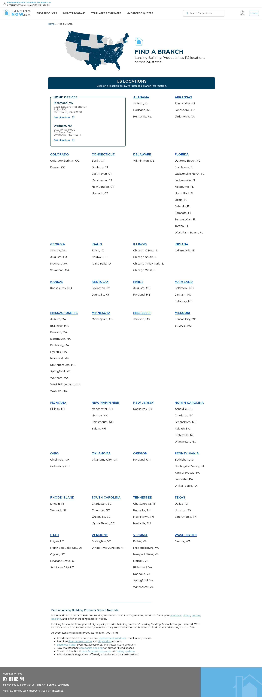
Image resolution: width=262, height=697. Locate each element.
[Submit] (186, 13)
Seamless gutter (66, 644)
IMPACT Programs (74, 13)
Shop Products (47, 13)
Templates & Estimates (106, 13)
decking (56, 618)
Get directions (62, 117)
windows (175, 615)
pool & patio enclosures (96, 651)
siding (186, 615)
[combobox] (203, 13)
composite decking (91, 647)
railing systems (126, 651)
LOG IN (254, 13)
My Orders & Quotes (140, 13)
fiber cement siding (80, 641)
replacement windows (112, 638)
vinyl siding (105, 641)
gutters (196, 615)
